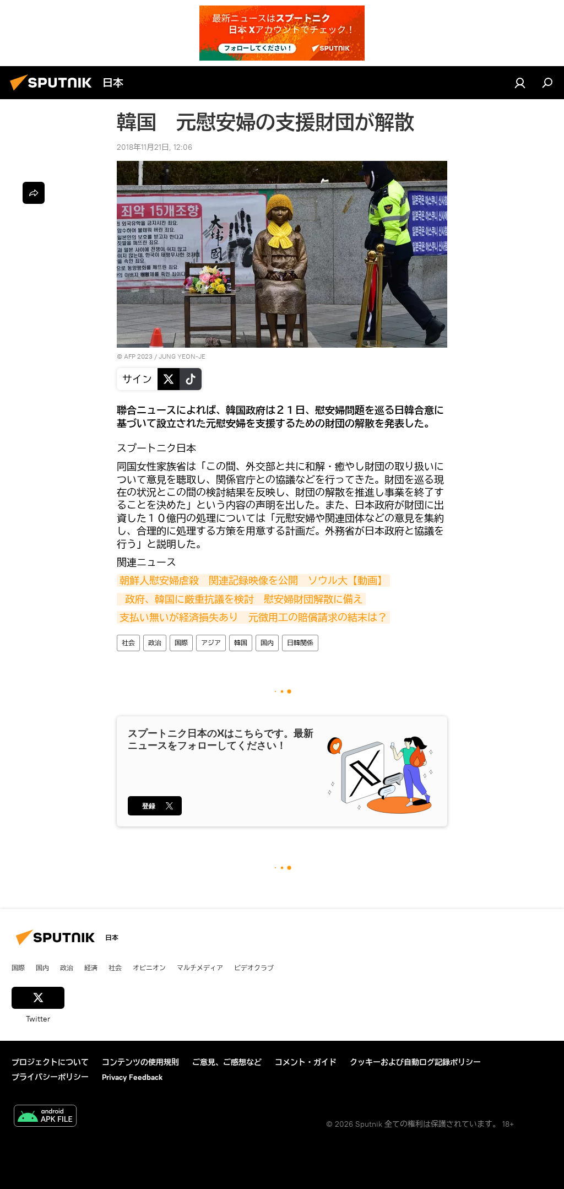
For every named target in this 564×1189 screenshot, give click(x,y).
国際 (181, 643)
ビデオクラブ (254, 967)
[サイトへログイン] (520, 83)
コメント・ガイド (306, 1062)
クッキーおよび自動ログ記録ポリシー (415, 1062)
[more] (34, 193)
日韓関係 (300, 643)
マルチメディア (200, 967)
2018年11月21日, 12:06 (154, 147)
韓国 (240, 643)
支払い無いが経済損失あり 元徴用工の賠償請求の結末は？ (253, 617)
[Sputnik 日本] (54, 92)
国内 (267, 643)
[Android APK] (45, 1117)
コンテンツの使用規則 (140, 1062)
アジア (211, 643)
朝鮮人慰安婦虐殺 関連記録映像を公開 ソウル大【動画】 (253, 580)
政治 (154, 643)
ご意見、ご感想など (227, 1062)
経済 (90, 967)
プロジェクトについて (50, 1062)
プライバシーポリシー (50, 1077)
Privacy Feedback (132, 1077)
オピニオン (149, 967)
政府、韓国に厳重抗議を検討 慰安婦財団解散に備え (244, 599)
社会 (128, 643)
